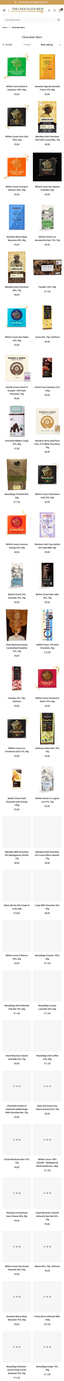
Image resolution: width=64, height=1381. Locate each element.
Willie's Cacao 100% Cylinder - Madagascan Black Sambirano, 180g (47, 1162)
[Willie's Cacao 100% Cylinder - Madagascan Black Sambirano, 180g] (47, 1139)
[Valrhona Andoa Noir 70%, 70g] (47, 728)
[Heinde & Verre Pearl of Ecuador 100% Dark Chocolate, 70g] (16, 367)
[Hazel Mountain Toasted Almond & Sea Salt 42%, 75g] (47, 1193)
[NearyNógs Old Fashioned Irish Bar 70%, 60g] (16, 986)
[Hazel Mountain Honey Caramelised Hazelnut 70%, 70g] (16, 625)
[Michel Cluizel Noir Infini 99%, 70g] (47, 575)
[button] (4, 11)
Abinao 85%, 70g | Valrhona (47, 1266)
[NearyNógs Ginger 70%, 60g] (47, 1347)
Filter (8, 45)
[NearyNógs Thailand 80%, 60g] (16, 474)
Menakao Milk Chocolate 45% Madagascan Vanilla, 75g (17, 855)
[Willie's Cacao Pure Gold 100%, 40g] (16, 117)
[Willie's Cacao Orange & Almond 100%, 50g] (16, 167)
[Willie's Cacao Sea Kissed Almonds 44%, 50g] (16, 1246)
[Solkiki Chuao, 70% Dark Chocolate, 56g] (47, 625)
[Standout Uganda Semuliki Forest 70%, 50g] (47, 67)
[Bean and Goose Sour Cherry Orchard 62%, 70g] (47, 1086)
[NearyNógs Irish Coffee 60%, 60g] (47, 1036)
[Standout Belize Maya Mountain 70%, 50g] (16, 1297)
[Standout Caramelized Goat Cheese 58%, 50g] (16, 1193)
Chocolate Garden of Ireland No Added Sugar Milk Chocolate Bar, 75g (17, 1109)
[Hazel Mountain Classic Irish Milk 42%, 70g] (16, 1036)
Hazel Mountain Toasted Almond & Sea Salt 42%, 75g (47, 1216)
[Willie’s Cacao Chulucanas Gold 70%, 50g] (47, 474)
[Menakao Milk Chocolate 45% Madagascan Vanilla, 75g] (16, 832)
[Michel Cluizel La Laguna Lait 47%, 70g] (47, 778)
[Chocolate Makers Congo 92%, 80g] (16, 421)
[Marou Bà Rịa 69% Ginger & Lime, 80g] (16, 885)
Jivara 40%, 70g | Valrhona (47, 337)
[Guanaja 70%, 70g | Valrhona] (16, 678)
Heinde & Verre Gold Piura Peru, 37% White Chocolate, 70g (47, 444)
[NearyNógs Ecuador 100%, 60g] (47, 936)
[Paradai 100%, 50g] (47, 267)
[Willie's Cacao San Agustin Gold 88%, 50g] (47, 167)
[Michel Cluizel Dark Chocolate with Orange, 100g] (16, 778)
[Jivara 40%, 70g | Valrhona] (47, 317)
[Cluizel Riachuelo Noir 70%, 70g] (16, 1139)
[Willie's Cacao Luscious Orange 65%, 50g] (16, 524)
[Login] (49, 11)
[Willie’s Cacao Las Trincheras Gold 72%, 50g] (16, 728)
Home (4, 27)
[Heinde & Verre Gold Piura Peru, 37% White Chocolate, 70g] (47, 421)
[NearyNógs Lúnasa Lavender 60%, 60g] (47, 986)
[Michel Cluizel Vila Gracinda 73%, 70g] (16, 575)
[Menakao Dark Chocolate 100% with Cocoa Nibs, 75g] (47, 117)
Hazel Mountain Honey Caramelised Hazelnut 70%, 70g (17, 648)
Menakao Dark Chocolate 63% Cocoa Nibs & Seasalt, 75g (47, 855)
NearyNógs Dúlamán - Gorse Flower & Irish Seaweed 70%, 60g (16, 1369)
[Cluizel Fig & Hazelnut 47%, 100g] (47, 367)
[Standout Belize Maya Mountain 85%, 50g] (16, 217)
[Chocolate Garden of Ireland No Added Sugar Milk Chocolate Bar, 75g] (16, 1086)
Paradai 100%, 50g (47, 287)
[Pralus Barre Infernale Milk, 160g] (47, 1297)
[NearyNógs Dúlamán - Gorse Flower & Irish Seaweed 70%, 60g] (16, 1347)
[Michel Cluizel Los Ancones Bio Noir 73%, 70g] (47, 217)
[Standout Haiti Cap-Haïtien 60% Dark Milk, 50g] (47, 524)
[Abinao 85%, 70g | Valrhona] (47, 1246)
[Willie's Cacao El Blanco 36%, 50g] (16, 936)
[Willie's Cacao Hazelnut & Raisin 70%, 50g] (47, 678)
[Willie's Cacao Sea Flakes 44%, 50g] (16, 317)
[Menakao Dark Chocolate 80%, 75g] (16, 267)
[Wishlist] (54, 11)
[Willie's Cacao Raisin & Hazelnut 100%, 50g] (16, 67)
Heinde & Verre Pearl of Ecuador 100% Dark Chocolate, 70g (17, 390)
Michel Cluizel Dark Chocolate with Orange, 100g (17, 801)
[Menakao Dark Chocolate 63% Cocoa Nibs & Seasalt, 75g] (47, 832)
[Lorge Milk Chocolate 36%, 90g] (47, 885)
